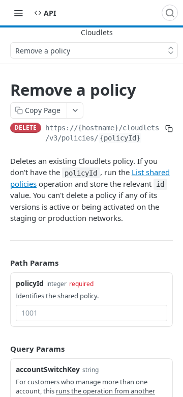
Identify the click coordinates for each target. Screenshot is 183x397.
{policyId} (120, 138)
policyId (30, 283)
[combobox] (91, 313)
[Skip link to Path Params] (3, 263)
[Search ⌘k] (170, 13)
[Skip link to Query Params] (3, 349)
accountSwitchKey (48, 369)
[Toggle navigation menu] (18, 13)
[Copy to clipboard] (169, 129)
